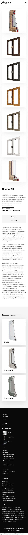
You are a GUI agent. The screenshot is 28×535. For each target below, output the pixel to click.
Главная (4, 414)
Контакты (4, 419)
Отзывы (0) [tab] (14, 220)
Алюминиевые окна (8, 456)
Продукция (5, 416)
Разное (4, 494)
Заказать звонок (8, 208)
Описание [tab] (14, 217)
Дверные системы (8, 458)
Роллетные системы (9, 467)
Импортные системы (9, 462)
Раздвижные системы (9, 460)
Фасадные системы (8, 465)
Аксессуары (6, 469)
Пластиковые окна (14, 210)
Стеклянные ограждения (10, 471)
